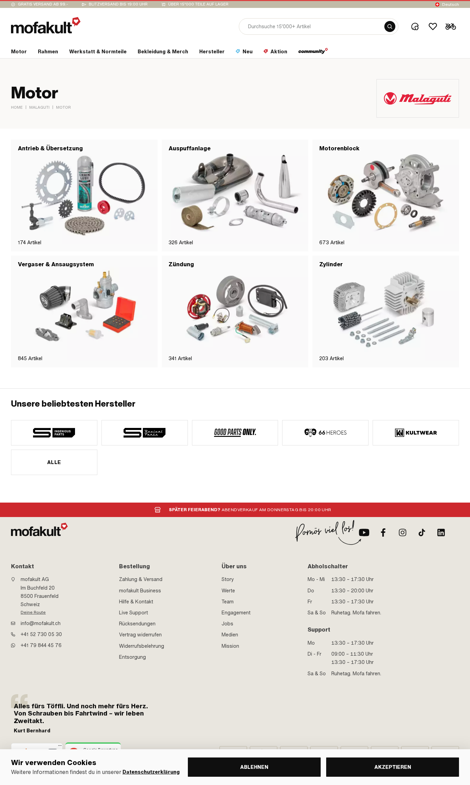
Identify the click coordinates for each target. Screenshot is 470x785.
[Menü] (60, 747)
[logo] (46, 25)
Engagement (236, 612)
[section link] (313, 53)
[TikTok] (422, 532)
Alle (54, 462)
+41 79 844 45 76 (41, 645)
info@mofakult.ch (41, 623)
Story (228, 579)
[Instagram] (402, 532)
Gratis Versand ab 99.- (43, 4)
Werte (228, 590)
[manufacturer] (54, 432)
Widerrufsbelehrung (141, 646)
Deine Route (33, 612)
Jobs (227, 623)
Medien (230, 634)
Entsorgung (132, 657)
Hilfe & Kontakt (136, 601)
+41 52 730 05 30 (41, 634)
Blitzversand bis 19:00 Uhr (118, 4)
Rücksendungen (137, 623)
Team (228, 601)
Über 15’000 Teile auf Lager (198, 4)
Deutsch (450, 4)
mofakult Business (140, 590)
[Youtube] (364, 532)
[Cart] (450, 26)
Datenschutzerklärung (151, 772)
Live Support (133, 612)
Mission (230, 646)
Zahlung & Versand (140, 579)
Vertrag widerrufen (140, 634)
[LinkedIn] (441, 532)
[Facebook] (383, 532)
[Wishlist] (433, 26)
